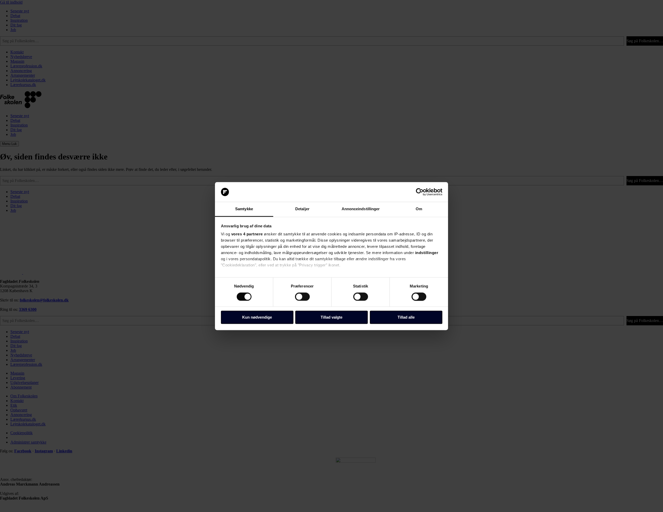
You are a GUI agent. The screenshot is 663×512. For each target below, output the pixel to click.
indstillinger (426, 253)
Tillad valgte (331, 317)
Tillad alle (406, 317)
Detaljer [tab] (302, 209)
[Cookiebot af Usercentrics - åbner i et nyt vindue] (419, 192)
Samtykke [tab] (244, 209)
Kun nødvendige (257, 317)
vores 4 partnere (247, 234)
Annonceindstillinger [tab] (361, 209)
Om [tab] (419, 209)
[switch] (302, 296)
